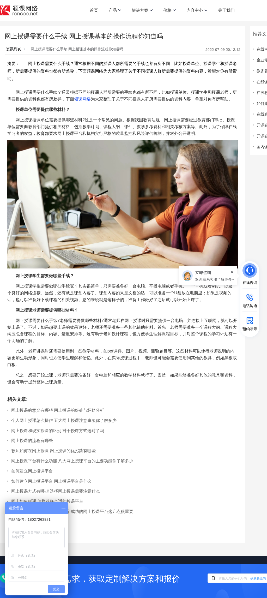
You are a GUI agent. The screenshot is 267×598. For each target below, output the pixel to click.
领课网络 (82, 98)
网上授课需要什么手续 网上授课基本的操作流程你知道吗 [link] (77, 48)
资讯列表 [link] (13, 48)
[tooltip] (208, 275)
